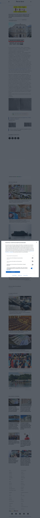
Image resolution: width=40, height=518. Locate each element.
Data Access (20, 275)
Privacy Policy (25, 275)
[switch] (32, 258)
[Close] (37, 243)
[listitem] (20, 255)
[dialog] (20, 259)
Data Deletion (14, 275)
